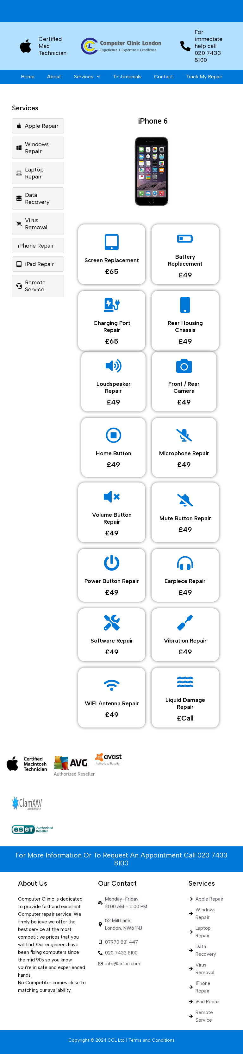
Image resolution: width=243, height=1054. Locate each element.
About (54, 77)
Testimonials (127, 77)
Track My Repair (204, 77)
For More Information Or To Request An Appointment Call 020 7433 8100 (121, 859)
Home (27, 77)
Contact (163, 77)
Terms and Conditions (151, 1040)
